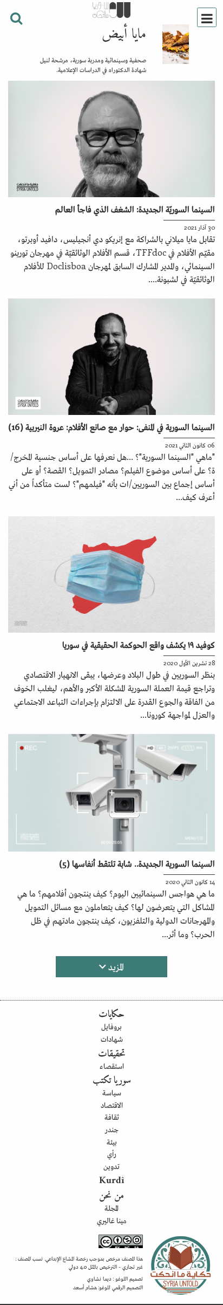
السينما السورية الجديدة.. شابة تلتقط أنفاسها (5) (137, 863)
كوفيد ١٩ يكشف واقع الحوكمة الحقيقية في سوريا (138, 644)
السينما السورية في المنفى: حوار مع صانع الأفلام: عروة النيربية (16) (111, 426)
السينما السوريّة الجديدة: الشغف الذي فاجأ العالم (135, 209)
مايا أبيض (124, 34)
